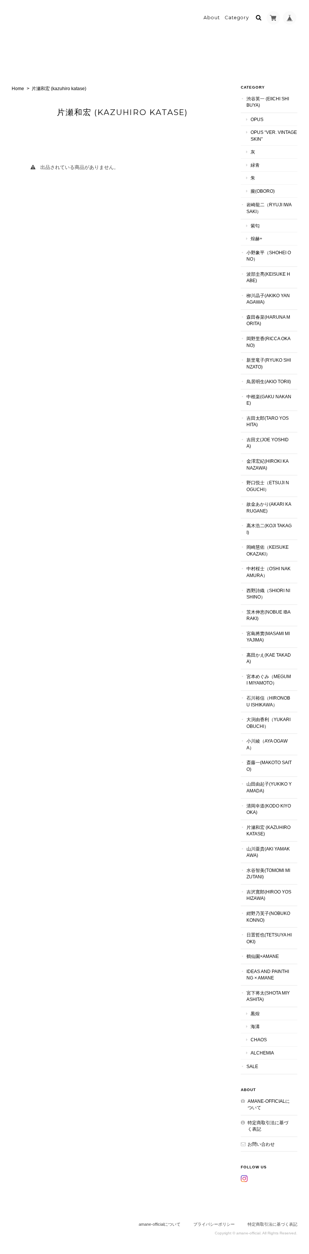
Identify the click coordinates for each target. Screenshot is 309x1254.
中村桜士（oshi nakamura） (268, 572)
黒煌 (255, 1013)
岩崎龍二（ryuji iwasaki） (269, 208)
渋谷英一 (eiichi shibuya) (267, 102)
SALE (252, 1066)
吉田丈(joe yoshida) (267, 443)
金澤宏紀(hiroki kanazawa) (267, 464)
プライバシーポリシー (214, 1224)
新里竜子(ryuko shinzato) (268, 363)
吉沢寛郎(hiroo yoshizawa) (268, 895)
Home (18, 88)
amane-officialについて (269, 1104)
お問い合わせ (261, 1144)
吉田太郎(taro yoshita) (267, 421)
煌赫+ (256, 238)
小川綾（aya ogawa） (267, 744)
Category (237, 17)
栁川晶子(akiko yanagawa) (268, 299)
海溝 (255, 1026)
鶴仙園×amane (262, 956)
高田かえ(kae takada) (268, 658)
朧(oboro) (263, 191)
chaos (259, 1039)
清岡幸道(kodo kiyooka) (268, 809)
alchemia (262, 1052)
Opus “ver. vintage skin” (274, 135)
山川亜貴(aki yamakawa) (268, 852)
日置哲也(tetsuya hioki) (269, 938)
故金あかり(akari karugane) (268, 507)
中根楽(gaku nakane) (268, 400)
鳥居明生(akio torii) (268, 381)
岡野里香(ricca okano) (268, 342)
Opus (257, 119)
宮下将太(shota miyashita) (268, 996)
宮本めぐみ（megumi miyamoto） (268, 680)
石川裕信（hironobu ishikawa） (268, 701)
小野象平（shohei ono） (268, 256)
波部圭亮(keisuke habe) (268, 277)
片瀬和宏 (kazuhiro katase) (268, 831)
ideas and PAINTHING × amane (267, 975)
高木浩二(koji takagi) (269, 529)
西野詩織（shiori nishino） (268, 594)
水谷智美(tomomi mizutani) (268, 873)
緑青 (255, 165)
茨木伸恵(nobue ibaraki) (268, 615)
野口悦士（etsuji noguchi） (267, 486)
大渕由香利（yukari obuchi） (268, 723)
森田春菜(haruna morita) (268, 320)
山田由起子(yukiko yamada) (269, 787)
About (211, 17)
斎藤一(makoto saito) (269, 766)
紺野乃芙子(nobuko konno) (268, 916)
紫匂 (255, 225)
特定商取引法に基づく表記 (268, 1126)
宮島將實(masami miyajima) (268, 637)
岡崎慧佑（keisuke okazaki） (267, 550)
